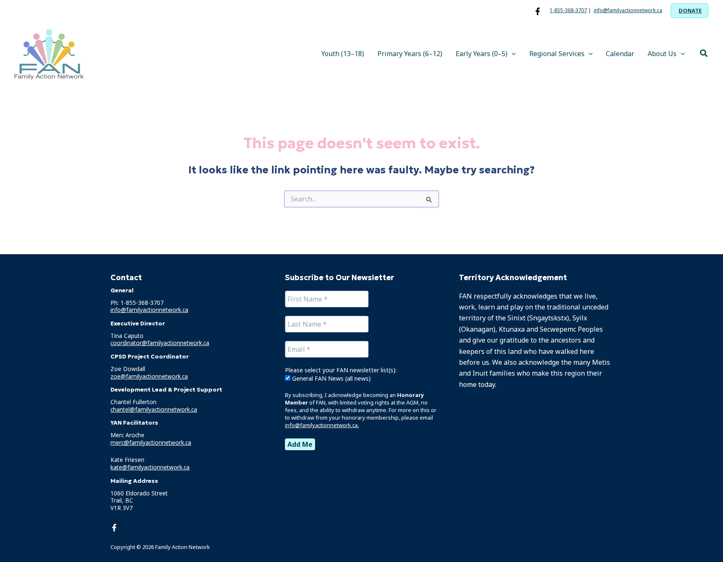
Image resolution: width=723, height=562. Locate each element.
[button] (689, 10)
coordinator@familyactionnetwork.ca (159, 343)
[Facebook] (537, 11)
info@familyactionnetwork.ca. (322, 425)
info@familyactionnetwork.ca (628, 10)
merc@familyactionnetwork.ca (150, 442)
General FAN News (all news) (330, 378)
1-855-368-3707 (568, 10)
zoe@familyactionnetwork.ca (149, 376)
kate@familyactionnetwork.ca (150, 467)
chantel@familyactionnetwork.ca (153, 409)
